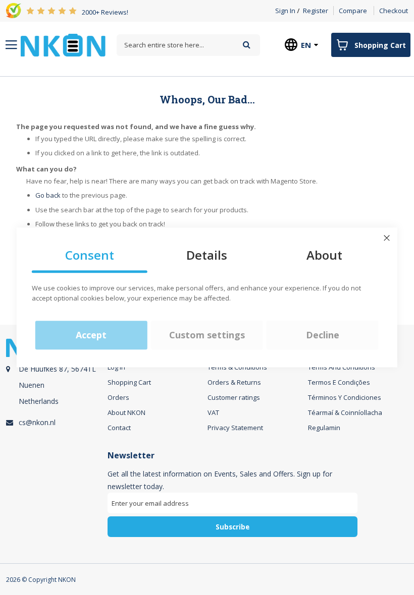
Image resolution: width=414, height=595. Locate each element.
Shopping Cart (129, 382)
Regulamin (324, 427)
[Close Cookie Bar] (386, 238)
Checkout (393, 10)
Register (315, 10)
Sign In (285, 10)
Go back (48, 195)
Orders (118, 397)
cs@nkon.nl (37, 422)
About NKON (126, 412)
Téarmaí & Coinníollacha (345, 412)
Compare (353, 10)
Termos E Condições (339, 382)
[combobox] (188, 45)
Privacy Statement (235, 427)
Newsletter (131, 455)
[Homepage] (63, 45)
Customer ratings (234, 397)
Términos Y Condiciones (344, 397)
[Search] (246, 44)
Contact (119, 427)
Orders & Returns (234, 382)
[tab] (55, 389)
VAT (213, 412)
